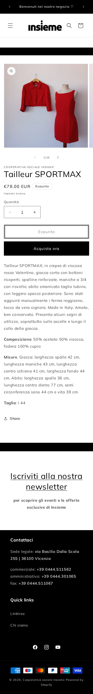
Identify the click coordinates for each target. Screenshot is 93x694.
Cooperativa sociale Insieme (44, 680)
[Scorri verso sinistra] (35, 157)
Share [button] (15, 418)
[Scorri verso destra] (58, 157)
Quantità (11, 202)
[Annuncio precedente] (9, 6)
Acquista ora (46, 248)
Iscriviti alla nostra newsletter (46, 481)
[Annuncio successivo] (83, 6)
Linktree (17, 613)
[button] (10, 25)
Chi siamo (19, 625)
